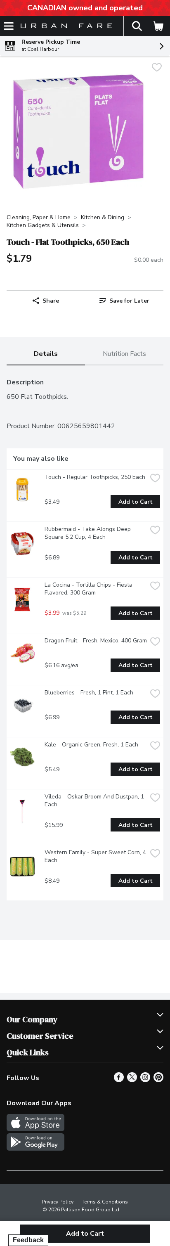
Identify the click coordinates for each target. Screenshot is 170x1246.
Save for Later (129, 301)
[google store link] (35, 1148)
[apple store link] (35, 1129)
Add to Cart (135, 502)
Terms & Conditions (105, 1202)
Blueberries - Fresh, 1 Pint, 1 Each (89, 692)
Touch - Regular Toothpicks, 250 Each (95, 477)
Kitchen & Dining (102, 217)
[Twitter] (132, 1080)
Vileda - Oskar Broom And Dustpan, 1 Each (95, 800)
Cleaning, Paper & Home (39, 217)
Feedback (28, 1240)
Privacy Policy (57, 1202)
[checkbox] (156, 68)
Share (50, 301)
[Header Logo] (65, 26)
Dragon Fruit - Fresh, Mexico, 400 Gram (96, 640)
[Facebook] (119, 1080)
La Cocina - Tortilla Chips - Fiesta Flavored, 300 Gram (89, 589)
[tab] (46, 354)
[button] (136, 26)
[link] (124, 300)
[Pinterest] (158, 1080)
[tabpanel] (85, 636)
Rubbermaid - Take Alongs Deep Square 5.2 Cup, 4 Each (88, 533)
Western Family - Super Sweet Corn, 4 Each (96, 856)
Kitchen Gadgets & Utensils (43, 225)
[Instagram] (145, 1080)
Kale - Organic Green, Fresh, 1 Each (91, 745)
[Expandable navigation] (8, 26)
